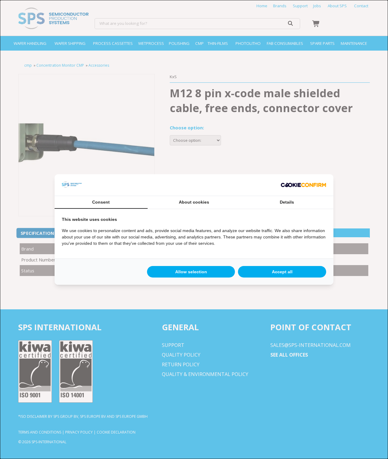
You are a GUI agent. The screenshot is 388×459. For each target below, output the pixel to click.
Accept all (282, 271)
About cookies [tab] (194, 202)
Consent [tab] (101, 202)
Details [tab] (287, 202)
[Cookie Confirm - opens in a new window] (303, 185)
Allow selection (191, 271)
